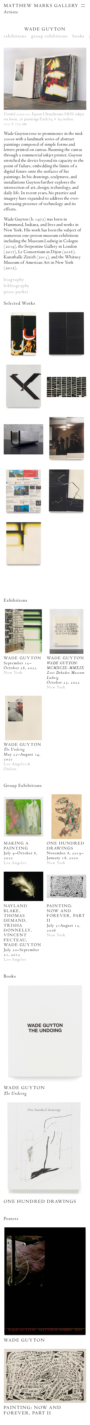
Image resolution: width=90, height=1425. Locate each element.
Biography (14, 279)
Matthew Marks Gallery (41, 5)
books (79, 36)
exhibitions (15, 36)
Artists (11, 12)
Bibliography (17, 285)
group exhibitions (49, 36)
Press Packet (16, 291)
